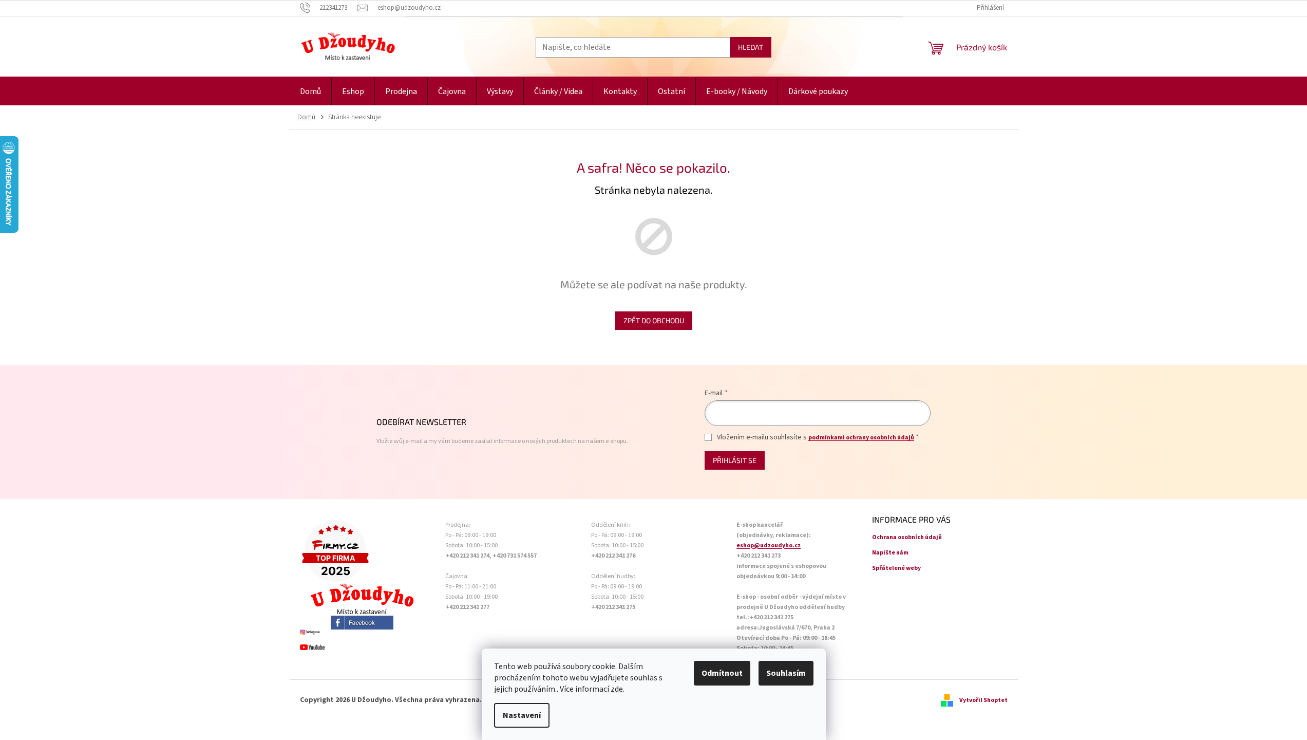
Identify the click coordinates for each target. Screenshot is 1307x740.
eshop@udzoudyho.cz (768, 545)
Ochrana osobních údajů (907, 537)
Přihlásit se (734, 460)
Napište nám (890, 552)
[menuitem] (310, 91)
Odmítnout (722, 673)
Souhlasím (786, 673)
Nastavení (522, 715)
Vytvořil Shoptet (983, 700)
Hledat (750, 47)
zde (617, 689)
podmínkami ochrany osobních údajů (861, 437)
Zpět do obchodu (653, 320)
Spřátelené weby (896, 568)
